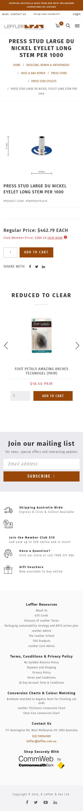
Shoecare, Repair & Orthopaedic (48, 65)
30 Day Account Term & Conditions (41, 682)
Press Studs (59, 73)
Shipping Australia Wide (41, 507)
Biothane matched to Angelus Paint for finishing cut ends (41, 701)
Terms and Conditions (41, 677)
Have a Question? (34, 551)
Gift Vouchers (31, 567)
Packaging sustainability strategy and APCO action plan (41, 625)
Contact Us (18, 14)
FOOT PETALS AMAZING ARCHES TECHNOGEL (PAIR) (41, 371)
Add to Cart (53, 396)
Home (17, 65)
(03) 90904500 (41, 736)
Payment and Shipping (41, 667)
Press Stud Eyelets (43, 81)
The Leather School (41, 635)
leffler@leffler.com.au (41, 741)
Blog (5, 14)
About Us (41, 610)
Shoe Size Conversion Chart (41, 713)
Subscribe (39, 476)
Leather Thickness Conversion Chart (41, 708)
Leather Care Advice (41, 646)
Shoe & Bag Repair (33, 73)
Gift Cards (41, 615)
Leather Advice (41, 630)
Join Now (55, 237)
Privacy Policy (42, 672)
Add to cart (36, 252)
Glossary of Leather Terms (41, 620)
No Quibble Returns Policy (41, 662)
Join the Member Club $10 (32, 537)
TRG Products (41, 641)
